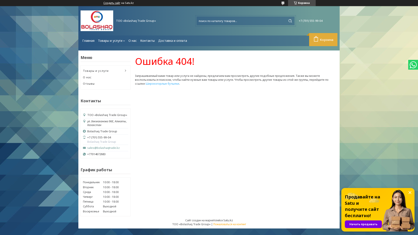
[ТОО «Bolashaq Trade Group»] (97, 20)
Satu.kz (228, 220)
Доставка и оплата (172, 41)
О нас (132, 41)
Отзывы (89, 84)
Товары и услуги (110, 41)
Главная (88, 41)
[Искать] (290, 21)
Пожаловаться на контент (229, 224)
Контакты (147, 41)
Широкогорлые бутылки (162, 84)
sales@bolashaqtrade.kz (103, 148)
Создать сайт (111, 3)
